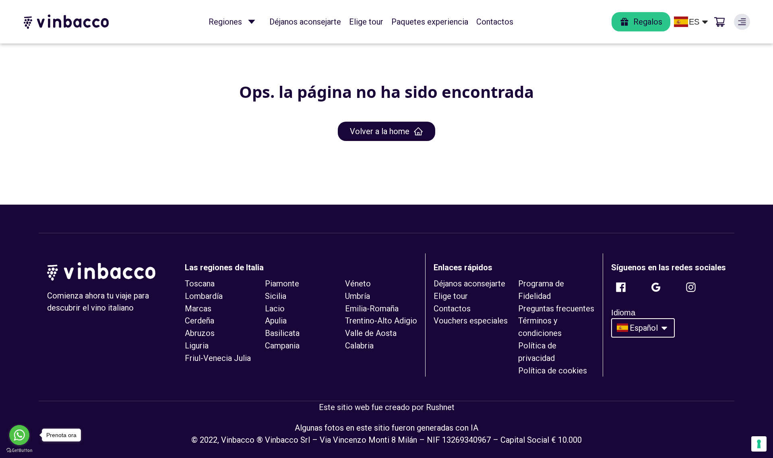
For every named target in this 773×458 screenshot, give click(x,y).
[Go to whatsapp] (19, 435)
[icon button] (251, 21)
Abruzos (200, 333)
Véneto (358, 283)
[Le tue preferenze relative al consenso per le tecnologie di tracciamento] (759, 444)
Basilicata (282, 333)
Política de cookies (552, 370)
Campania (282, 345)
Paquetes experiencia (429, 22)
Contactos (494, 22)
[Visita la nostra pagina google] (656, 287)
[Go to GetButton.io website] (19, 450)
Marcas (198, 308)
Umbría (357, 296)
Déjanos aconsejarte (305, 22)
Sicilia (275, 296)
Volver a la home (379, 131)
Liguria (197, 345)
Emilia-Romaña (372, 308)
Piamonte (282, 283)
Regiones (225, 22)
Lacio (275, 308)
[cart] (719, 22)
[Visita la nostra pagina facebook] (620, 287)
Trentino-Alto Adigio (381, 320)
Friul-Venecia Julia (218, 358)
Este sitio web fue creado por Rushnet (387, 407)
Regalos (647, 22)
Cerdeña (199, 320)
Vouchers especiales (471, 320)
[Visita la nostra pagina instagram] (691, 287)
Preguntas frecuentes (556, 308)
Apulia (276, 320)
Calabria (359, 345)
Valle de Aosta (371, 333)
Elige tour (366, 22)
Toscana (200, 283)
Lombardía (204, 296)
